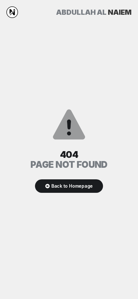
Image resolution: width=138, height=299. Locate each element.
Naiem (94, 12)
